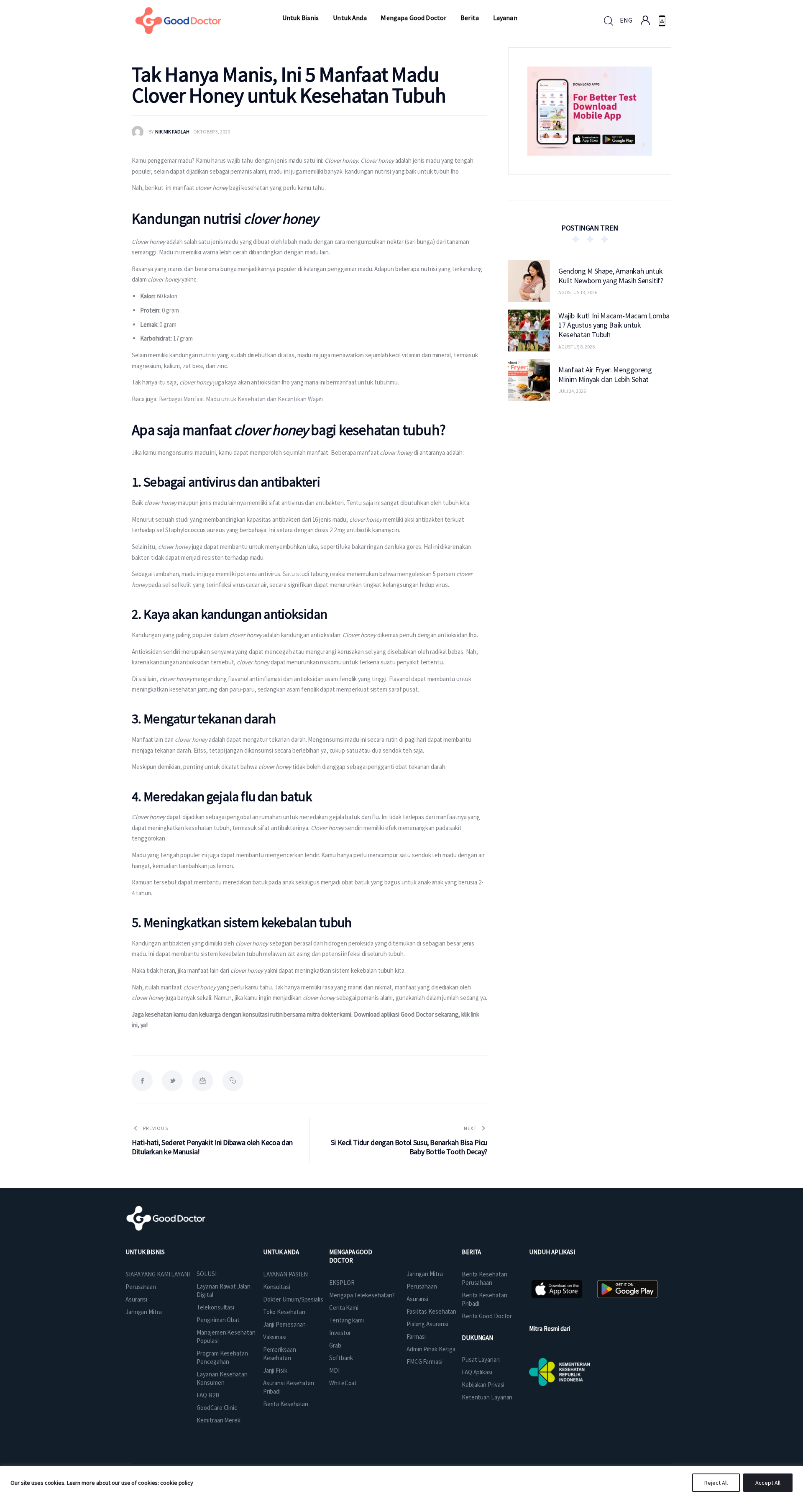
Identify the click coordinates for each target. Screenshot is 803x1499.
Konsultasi (276, 1287)
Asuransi (136, 1299)
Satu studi (296, 574)
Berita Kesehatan (285, 1404)
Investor (340, 1333)
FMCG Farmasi (424, 1362)
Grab (335, 1345)
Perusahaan (140, 1287)
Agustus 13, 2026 (577, 292)
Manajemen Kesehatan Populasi (226, 1336)
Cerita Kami (343, 1308)
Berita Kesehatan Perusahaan (484, 1278)
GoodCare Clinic (217, 1408)
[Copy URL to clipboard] (232, 1080)
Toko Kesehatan (284, 1312)
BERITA (471, 1252)
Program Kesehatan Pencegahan (222, 1357)
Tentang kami (346, 1320)
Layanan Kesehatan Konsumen (222, 1378)
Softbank (341, 1358)
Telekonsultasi (215, 1307)
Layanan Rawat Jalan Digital (223, 1290)
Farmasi (416, 1336)
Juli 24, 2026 (572, 391)
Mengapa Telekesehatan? (362, 1295)
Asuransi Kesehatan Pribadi (288, 1387)
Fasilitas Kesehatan (431, 1311)
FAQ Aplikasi (477, 1372)
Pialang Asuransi (427, 1324)
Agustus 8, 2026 (576, 346)
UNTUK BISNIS (145, 1252)
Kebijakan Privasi (483, 1385)
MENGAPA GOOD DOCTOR (350, 1256)
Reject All (716, 1482)
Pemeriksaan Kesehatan (279, 1353)
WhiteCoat (343, 1383)
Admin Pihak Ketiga (431, 1349)
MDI (334, 1370)
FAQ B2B (208, 1395)
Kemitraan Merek (218, 1420)
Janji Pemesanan (284, 1324)
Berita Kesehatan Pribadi (484, 1299)
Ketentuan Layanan (487, 1397)
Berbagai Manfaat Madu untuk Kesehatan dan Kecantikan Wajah (241, 399)
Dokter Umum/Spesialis (293, 1299)
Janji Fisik (275, 1370)
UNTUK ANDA (281, 1252)
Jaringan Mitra (143, 1312)
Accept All (767, 1482)
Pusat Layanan (481, 1359)
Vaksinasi (274, 1337)
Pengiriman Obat (218, 1320)
